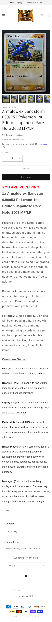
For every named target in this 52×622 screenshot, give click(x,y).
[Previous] (6, 62)
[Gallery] (26, 67)
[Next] (45, 62)
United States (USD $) (24, 596)
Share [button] (8, 510)
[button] (3, 15)
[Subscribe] (43, 565)
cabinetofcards (22, 617)
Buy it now (26, 177)
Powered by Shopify (33, 617)
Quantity (5, 152)
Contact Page (12, 531)
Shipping (5, 139)
